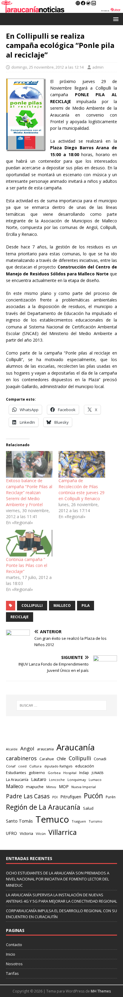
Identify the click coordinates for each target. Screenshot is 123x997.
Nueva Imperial (83, 787)
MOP (64, 786)
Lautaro (38, 779)
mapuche (35, 786)
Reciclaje (19, 616)
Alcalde (12, 749)
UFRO (11, 833)
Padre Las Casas (28, 796)
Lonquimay (76, 779)
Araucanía (75, 747)
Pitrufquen (70, 797)
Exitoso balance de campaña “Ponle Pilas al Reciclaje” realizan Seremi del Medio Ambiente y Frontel (29, 492)
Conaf (11, 766)
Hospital (69, 772)
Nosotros (14, 963)
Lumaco (95, 779)
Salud (88, 808)
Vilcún (41, 833)
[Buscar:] (62, 705)
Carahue (46, 758)
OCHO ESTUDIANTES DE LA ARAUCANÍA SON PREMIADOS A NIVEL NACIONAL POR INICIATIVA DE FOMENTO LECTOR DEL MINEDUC (57, 879)
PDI (55, 797)
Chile (61, 758)
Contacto (14, 944)
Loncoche (57, 779)
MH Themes (101, 991)
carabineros (21, 758)
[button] (115, 18)
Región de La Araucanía (43, 807)
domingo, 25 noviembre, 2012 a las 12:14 (47, 67)
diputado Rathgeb (58, 766)
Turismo (95, 821)
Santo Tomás (19, 821)
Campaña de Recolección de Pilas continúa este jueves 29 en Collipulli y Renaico (81, 489)
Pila (86, 605)
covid (22, 766)
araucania (45, 749)
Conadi (100, 758)
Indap (84, 772)
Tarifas (12, 973)
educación (84, 766)
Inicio (10, 954)
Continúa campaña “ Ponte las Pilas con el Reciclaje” (26, 565)
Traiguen (79, 821)
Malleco (62, 605)
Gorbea (54, 772)
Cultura (35, 766)
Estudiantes (16, 772)
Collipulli (32, 605)
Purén (111, 797)
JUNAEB (98, 772)
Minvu (51, 787)
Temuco (52, 819)
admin (98, 67)
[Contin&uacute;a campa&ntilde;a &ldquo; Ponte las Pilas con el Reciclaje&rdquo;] (29, 543)
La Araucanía (17, 779)
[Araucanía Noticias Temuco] (61, 9)
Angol (27, 748)
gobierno (37, 772)
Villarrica (62, 832)
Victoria (26, 833)
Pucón (93, 795)
